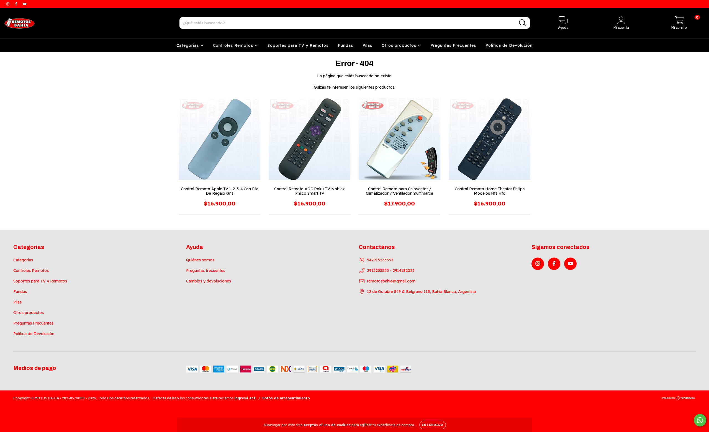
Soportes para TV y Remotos (298, 45)
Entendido (432, 425)
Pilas (367, 45)
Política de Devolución (509, 45)
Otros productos (400, 45)
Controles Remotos (234, 45)
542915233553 (380, 260)
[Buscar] (522, 23)
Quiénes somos (200, 260)
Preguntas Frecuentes (453, 45)
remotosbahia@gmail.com (391, 281)
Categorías (188, 45)
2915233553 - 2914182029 (391, 270)
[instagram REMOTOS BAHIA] (8, 3)
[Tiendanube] (678, 399)
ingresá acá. (245, 398)
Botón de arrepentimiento (286, 398)
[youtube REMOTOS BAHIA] (24, 3)
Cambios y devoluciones (208, 281)
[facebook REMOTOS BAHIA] (16, 3)
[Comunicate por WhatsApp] (700, 420)
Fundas (345, 45)
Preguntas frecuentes (205, 270)
